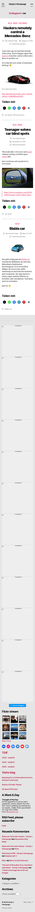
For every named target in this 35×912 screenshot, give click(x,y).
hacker (10, 115)
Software (23, 23)
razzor (5, 157)
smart (29, 152)
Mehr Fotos (6, 741)
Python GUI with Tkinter (12, 785)
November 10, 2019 (18, 142)
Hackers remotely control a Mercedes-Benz (17, 32)
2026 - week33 (8, 762)
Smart (10, 214)
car (6, 115)
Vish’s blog (8, 772)
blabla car (25, 259)
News (15, 23)
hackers (5, 56)
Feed (4, 826)
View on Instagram (18, 705)
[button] (17, 340)
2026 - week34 (8, 758)
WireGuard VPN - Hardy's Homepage (17, 853)
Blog (10, 23)
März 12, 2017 (27, 233)
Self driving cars (18, 115)
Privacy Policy (7, 908)
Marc (4, 860)
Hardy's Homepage (17, 4)
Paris (17, 849)
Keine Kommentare (18, 44)
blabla (7, 309)
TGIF (5, 752)
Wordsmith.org (12, 812)
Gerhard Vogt (12, 41)
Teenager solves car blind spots (17, 131)
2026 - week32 (8, 767)
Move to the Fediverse (19, 860)
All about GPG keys (10, 789)
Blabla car (17, 228)
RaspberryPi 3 (11, 856)
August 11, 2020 (27, 41)
